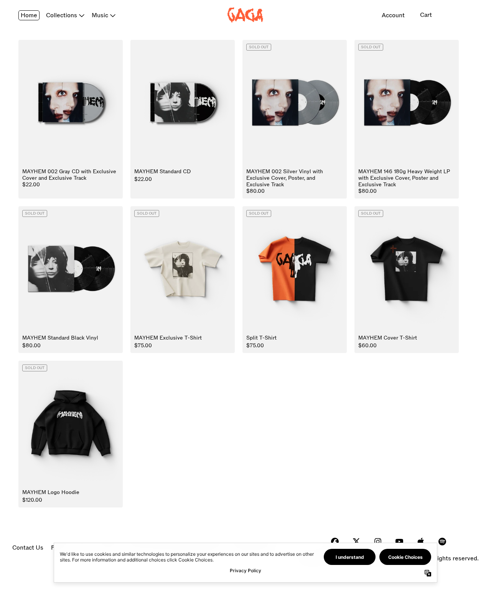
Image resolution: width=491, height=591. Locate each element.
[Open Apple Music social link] (421, 541)
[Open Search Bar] (453, 15)
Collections (61, 15)
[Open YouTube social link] (399, 541)
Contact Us (27, 547)
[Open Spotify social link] (442, 541)
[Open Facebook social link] (335, 541)
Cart (426, 15)
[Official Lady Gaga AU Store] (245, 15)
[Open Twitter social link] (356, 541)
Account (393, 15)
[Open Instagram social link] (378, 541)
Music (100, 15)
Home (29, 15)
